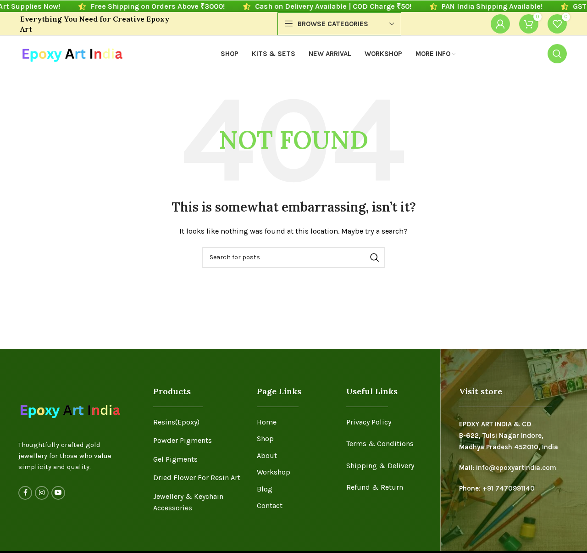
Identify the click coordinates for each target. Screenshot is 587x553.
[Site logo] (71, 53)
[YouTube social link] (58, 493)
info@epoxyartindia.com (516, 468)
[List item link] (198, 422)
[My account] (500, 24)
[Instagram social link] (42, 493)
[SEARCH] (374, 257)
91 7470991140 (511, 488)
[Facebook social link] (25, 493)
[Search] (557, 54)
